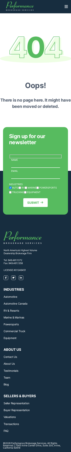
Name (14, 159)
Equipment (10, 338)
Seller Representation (16, 403)
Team (7, 377)
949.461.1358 (16, 263)
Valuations (10, 417)
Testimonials (11, 370)
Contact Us (10, 356)
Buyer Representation (17, 410)
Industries (16, 184)
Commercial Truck (14, 331)
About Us (9, 363)
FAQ (6, 430)
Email (14, 171)
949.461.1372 (15, 260)
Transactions (11, 424)
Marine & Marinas (14, 317)
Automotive (10, 296)
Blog (6, 384)
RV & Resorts (11, 310)
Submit (33, 203)
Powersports (11, 324)
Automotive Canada (15, 303)
